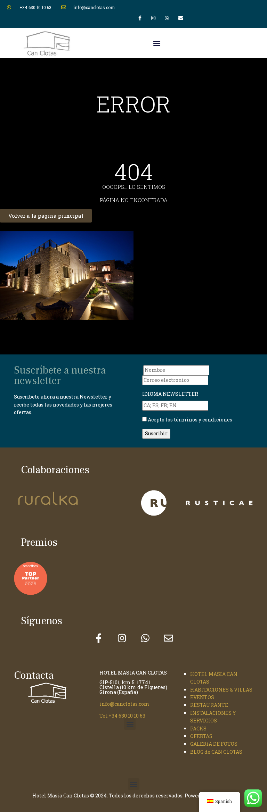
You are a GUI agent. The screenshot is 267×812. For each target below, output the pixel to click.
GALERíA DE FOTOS (213, 743)
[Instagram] (153, 18)
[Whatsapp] (167, 18)
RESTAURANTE (209, 705)
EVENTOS (202, 697)
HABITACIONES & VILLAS (221, 689)
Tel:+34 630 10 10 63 (122, 715)
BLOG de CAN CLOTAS (216, 751)
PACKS (198, 728)
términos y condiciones (202, 419)
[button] (156, 43)
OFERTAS (201, 736)
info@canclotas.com (124, 704)
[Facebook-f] (139, 18)
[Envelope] (180, 18)
